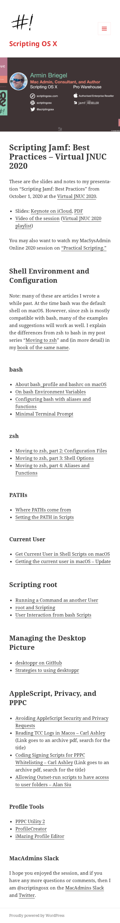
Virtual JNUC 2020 (76, 196)
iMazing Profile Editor (39, 836)
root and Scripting (35, 607)
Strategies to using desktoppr (47, 670)
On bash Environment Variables (50, 392)
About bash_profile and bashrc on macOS (60, 384)
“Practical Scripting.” (83, 248)
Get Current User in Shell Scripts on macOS (62, 554)
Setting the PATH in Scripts (44, 517)
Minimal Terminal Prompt (44, 414)
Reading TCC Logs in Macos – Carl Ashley (60, 733)
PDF (78, 211)
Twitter (27, 895)
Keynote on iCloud (51, 211)
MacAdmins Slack (84, 888)
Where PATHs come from (43, 510)
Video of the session (37, 218)
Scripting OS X (33, 43)
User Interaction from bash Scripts (53, 615)
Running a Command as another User (56, 600)
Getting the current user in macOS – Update (63, 561)
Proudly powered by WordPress (36, 915)
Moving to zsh (41, 340)
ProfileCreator (31, 829)
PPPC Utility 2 (30, 821)
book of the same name (43, 347)
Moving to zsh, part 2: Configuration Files (61, 451)
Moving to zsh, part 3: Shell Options (54, 458)
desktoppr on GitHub (38, 663)
